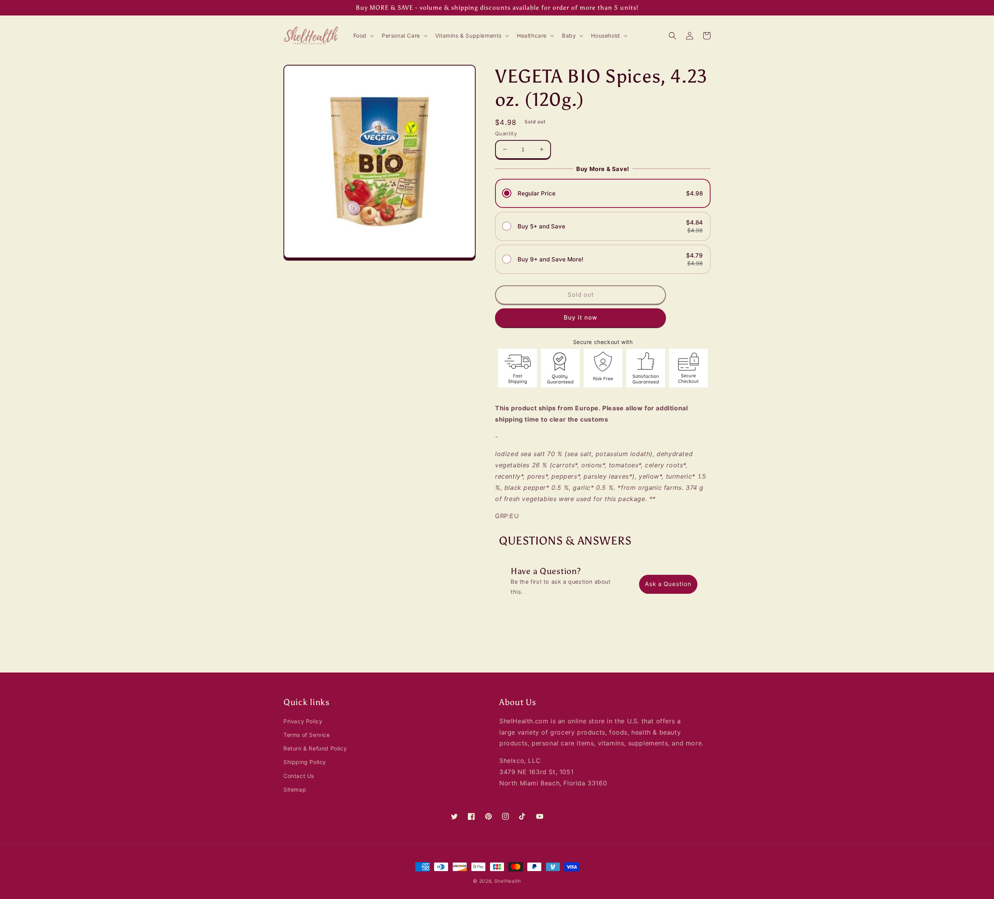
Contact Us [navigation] (298, 776)
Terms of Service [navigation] (306, 734)
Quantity (506, 133)
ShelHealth (507, 881)
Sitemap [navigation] (294, 789)
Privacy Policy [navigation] (302, 721)
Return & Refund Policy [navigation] (315, 748)
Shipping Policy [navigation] (304, 762)
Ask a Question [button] (668, 584)
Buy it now (580, 317)
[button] (363, 36)
